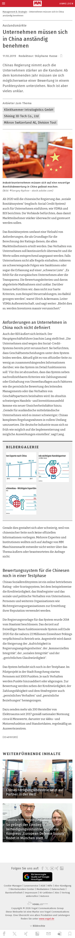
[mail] (49, 933)
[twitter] (15, 933)
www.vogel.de (46, 918)
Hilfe (50, 885)
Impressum (31, 892)
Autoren (44, 896)
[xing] (26, 934)
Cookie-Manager (13, 885)
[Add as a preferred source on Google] (37, 876)
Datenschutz (58, 889)
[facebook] (4, 933)
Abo (57, 892)
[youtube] (51, 868)
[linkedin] (37, 934)
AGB (43, 885)
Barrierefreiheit (14, 892)
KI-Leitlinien (46, 892)
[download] (60, 934)
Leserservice (31, 885)
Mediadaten (43, 889)
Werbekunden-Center (22, 889)
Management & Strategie (15, 11)
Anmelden (66, 3)
